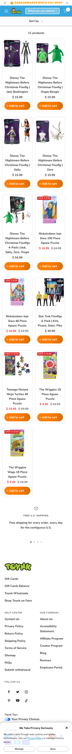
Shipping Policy (15, 641)
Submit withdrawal (18, 670)
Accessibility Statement (48, 628)
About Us (46, 619)
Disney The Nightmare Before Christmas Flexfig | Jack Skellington (17, 85)
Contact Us (12, 619)
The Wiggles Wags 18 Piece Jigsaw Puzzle (17, 472)
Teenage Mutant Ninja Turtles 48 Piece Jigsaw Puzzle (17, 396)
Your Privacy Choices (25, 719)
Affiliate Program (51, 638)
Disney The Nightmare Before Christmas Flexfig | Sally (17, 163)
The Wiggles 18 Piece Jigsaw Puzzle (50, 394)
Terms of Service (15, 648)
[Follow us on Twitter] (17, 692)
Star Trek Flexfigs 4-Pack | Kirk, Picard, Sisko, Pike (50, 320)
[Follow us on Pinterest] (9, 700)
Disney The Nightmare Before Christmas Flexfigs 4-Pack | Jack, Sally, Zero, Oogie (17, 243)
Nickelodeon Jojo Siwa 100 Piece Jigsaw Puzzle (50, 238)
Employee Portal (51, 667)
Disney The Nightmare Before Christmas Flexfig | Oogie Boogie (50, 85)
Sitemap (10, 655)
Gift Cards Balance (17, 586)
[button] (65, 11)
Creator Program (51, 646)
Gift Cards (11, 579)
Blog (43, 653)
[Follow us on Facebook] (9, 692)
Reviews (45, 660)
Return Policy (14, 633)
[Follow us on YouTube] (17, 700)
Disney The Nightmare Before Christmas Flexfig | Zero (50, 163)
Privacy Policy (14, 626)
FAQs (8, 663)
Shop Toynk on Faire (18, 601)
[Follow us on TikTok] (26, 700)
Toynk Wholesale (16, 593)
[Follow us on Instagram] (26, 692)
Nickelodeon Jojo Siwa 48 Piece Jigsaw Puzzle (17, 320)
